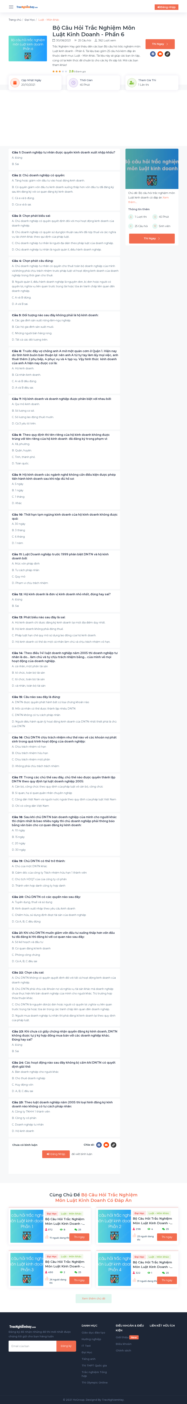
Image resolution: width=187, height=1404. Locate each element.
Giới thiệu (126, 1337)
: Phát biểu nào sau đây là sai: (38, 617)
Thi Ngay (158, 44)
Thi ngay (79, 1237)
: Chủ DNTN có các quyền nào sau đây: (46, 897)
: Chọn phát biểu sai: (31, 216)
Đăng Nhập (57, 1154)
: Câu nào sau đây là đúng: (36, 697)
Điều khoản (123, 1344)
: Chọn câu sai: (28, 972)
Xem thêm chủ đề (93, 1298)
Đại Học (87, 1352)
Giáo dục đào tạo (93, 1332)
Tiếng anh (89, 1359)
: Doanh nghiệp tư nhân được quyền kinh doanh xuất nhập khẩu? (63, 152)
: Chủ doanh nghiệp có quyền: (38, 175)
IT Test (86, 1345)
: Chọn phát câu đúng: (32, 261)
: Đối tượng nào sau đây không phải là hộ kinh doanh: (55, 315)
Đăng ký (66, 1346)
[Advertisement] (93, 120)
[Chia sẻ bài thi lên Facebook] (153, 54)
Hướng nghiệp (91, 1339)
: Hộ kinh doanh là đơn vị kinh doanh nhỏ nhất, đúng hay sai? (61, 594)
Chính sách (123, 1350)
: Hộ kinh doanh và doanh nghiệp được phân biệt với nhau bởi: (61, 399)
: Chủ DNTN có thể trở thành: (38, 861)
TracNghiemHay (113, 1399)
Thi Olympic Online (95, 1382)
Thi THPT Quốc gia (94, 1365)
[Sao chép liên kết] (167, 54)
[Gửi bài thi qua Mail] (161, 54)
